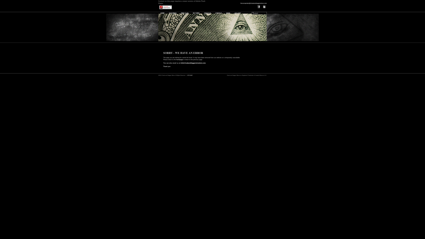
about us (207, 13)
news (228, 13)
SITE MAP (190, 75)
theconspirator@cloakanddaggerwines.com (254, 3)
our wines (173, 13)
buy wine (196, 13)
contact (218, 13)
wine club (184, 13)
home (162, 13)
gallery (238, 13)
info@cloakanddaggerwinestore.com (193, 63)
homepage (179, 59)
